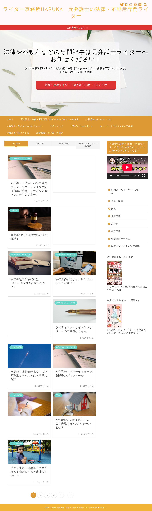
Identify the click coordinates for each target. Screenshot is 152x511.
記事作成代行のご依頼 (18, 133)
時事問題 (116, 216)
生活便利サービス (120, 238)
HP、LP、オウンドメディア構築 (116, 126)
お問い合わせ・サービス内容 (88, 144)
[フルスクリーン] (143, 175)
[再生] (110, 175)
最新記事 (16, 143)
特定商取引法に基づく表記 (49, 133)
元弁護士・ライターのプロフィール (24, 126)
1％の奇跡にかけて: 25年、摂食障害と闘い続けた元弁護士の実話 (126, 331)
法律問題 (40, 143)
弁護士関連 (64, 143)
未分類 (114, 223)
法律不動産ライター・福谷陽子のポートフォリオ (76, 84)
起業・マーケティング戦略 (125, 246)
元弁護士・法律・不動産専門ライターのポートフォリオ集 (50, 119)
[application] (127, 167)
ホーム (10, 119)
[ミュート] (138, 175)
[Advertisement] (74, 173)
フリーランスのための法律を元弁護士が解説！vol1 (127, 288)
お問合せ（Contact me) (98, 119)
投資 (113, 208)
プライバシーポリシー (82, 126)
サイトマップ (56, 126)
